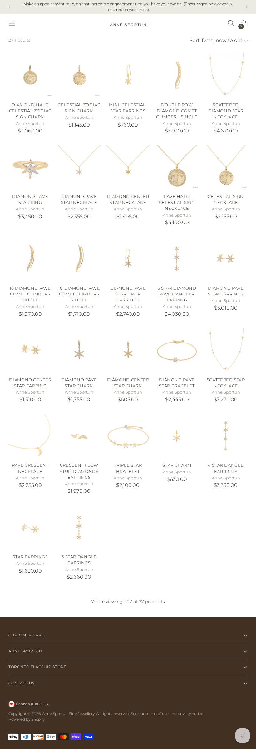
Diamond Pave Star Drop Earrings (128, 294)
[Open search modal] (230, 23)
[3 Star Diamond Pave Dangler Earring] (177, 258)
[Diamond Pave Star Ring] (30, 167)
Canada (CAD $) (30, 704)
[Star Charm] (177, 436)
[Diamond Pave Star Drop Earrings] (128, 258)
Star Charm (176, 465)
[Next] (247, 7)
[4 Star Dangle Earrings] (226, 436)
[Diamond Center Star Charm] (128, 350)
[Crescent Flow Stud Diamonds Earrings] (79, 436)
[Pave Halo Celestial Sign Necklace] (177, 167)
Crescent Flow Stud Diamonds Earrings (79, 471)
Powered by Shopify (26, 719)
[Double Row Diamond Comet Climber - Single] (177, 75)
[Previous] (9, 7)
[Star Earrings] (30, 527)
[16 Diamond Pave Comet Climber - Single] (30, 258)
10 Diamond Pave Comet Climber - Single (79, 294)
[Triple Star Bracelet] (128, 436)
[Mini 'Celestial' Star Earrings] (128, 75)
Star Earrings (30, 557)
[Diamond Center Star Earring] (30, 350)
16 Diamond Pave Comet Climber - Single (30, 294)
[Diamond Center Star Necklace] (128, 167)
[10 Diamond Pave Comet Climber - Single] (79, 258)
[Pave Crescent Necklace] (30, 436)
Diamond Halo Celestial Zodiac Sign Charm (30, 111)
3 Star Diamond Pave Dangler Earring (177, 294)
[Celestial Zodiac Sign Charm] (79, 75)
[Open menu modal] (11, 23)
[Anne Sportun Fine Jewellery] (128, 23)
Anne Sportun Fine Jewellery (68, 713)
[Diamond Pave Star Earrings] (226, 258)
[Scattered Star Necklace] (226, 350)
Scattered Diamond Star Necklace (226, 111)
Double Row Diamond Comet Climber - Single (176, 111)
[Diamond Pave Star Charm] (79, 350)
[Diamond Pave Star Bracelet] (177, 350)
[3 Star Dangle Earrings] (79, 527)
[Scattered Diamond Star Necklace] (226, 75)
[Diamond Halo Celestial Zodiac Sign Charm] (30, 75)
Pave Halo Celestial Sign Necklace (177, 202)
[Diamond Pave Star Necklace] (79, 167)
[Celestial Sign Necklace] (226, 167)
